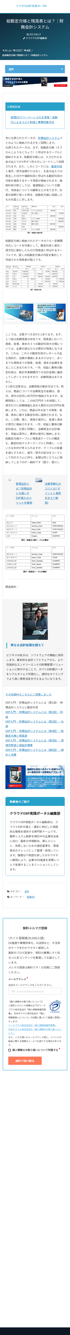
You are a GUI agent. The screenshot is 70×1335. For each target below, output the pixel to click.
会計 (28, 50)
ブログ (18, 50)
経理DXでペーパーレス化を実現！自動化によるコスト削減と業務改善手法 (34, 119)
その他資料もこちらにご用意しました (28, 694)
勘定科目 (56, 166)
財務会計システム (49, 138)
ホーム (7, 50)
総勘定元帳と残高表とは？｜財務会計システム (26, 55)
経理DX (31, 897)
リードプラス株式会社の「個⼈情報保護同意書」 (32, 1025)
